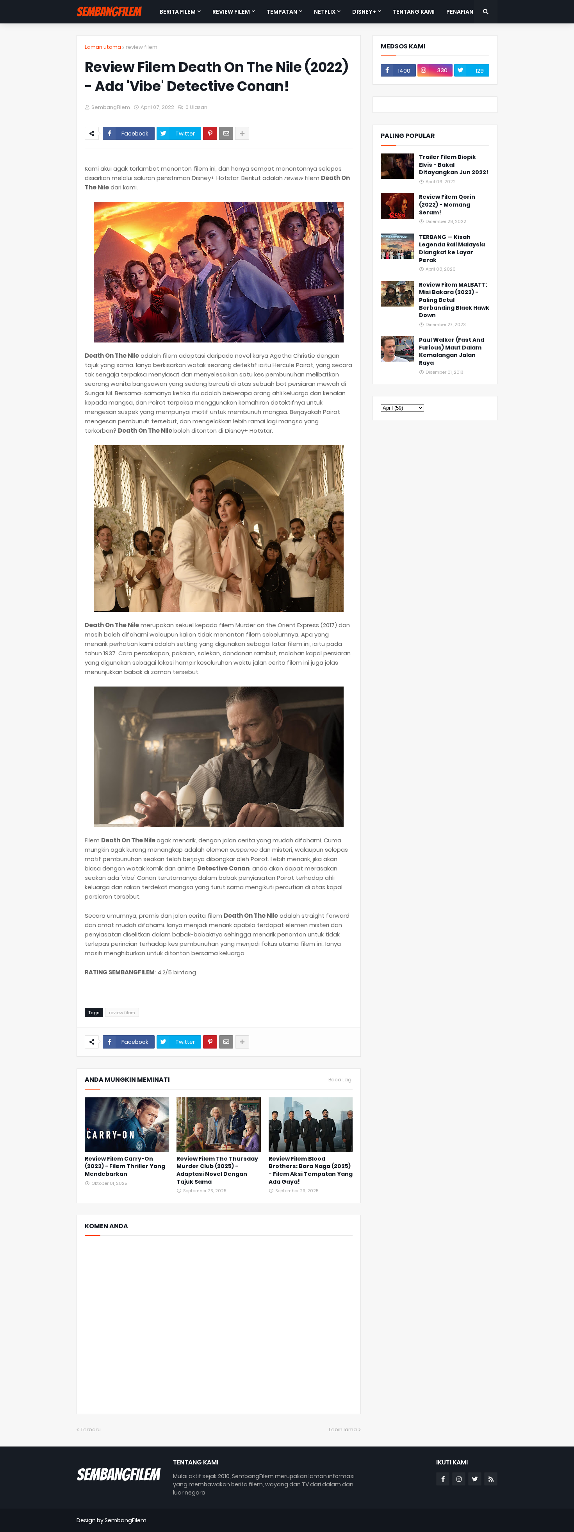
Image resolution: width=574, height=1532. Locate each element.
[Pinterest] (210, 133)
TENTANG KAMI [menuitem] (414, 12)
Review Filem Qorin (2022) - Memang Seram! (447, 204)
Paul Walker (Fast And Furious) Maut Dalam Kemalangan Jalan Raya (451, 351)
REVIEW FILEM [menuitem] (231, 12)
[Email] (226, 133)
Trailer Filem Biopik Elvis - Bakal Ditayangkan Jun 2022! (453, 164)
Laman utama (103, 47)
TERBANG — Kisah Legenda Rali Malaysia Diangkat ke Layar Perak (452, 249)
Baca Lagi (340, 1080)
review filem (141, 47)
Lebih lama (343, 1429)
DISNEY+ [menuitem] (364, 12)
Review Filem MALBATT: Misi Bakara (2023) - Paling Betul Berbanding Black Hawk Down (454, 300)
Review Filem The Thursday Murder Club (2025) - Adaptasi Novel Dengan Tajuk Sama (217, 1170)
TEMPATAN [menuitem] (282, 12)
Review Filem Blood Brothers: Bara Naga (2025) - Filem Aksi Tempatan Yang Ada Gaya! (311, 1170)
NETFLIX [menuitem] (324, 12)
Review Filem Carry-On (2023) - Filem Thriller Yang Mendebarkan (125, 1166)
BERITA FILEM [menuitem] (178, 12)
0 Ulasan (196, 107)
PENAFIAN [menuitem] (459, 12)
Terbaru (90, 1429)
